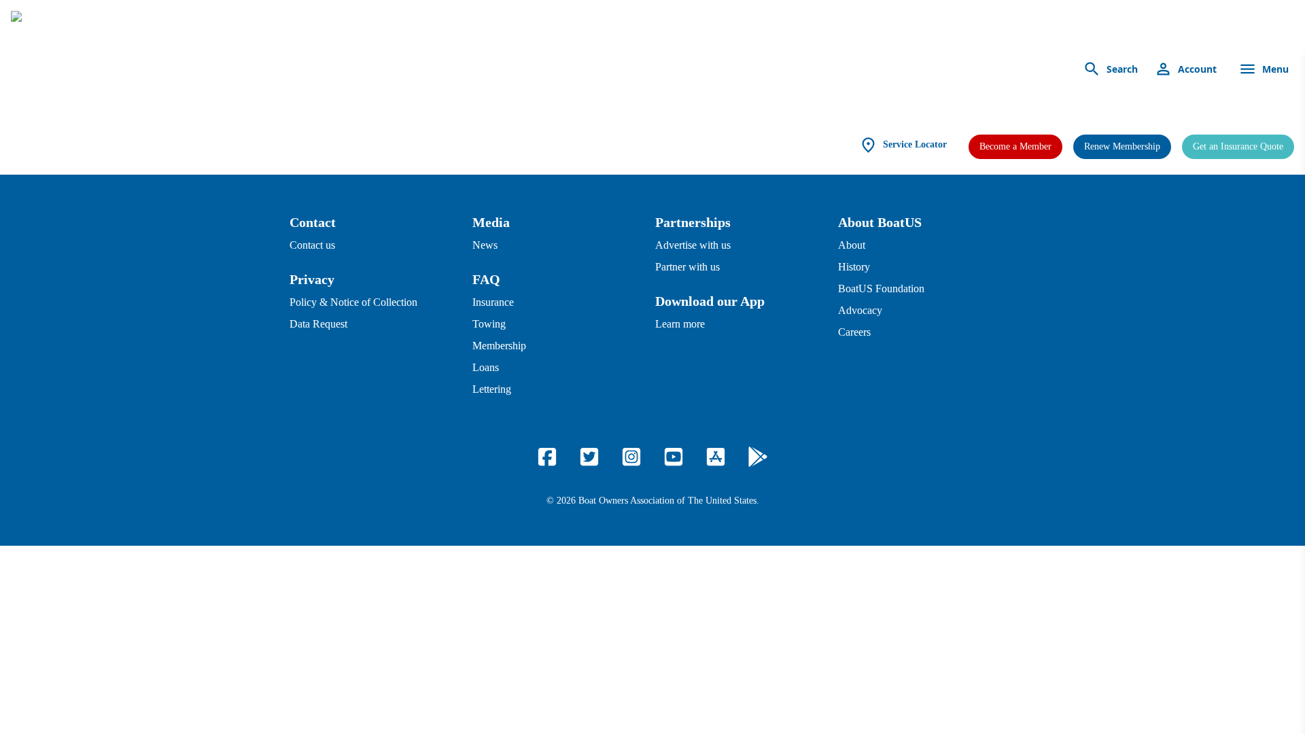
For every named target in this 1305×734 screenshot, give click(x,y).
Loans (485, 367)
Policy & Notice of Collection (353, 302)
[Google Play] (758, 457)
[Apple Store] (716, 457)
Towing (489, 324)
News (485, 245)
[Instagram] (631, 457)
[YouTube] (673, 457)
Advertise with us (693, 245)
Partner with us (687, 267)
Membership (499, 345)
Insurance (493, 302)
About (851, 245)
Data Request (318, 324)
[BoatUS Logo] (137, 69)
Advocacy (860, 310)
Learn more (680, 324)
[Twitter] (589, 457)
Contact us (312, 245)
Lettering (491, 389)
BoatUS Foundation (881, 288)
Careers (854, 332)
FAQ (486, 279)
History (854, 267)
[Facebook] (547, 457)
